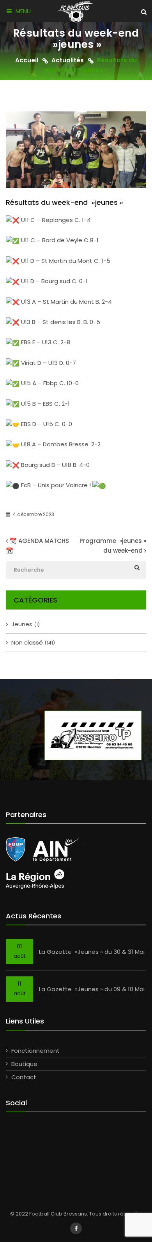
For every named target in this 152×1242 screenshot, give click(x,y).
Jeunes (25, 624)
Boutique (24, 1064)
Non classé (33, 642)
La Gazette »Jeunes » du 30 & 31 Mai (92, 952)
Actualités (67, 60)
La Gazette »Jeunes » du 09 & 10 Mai (92, 989)
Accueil (26, 60)
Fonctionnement (35, 1050)
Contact (23, 1077)
